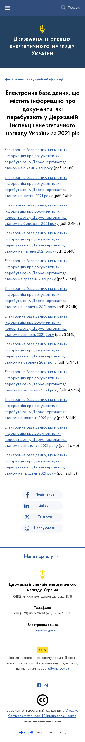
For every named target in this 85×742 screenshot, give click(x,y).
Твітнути (45, 517)
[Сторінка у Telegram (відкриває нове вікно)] (46, 685)
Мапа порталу (38, 556)
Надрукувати (44, 528)
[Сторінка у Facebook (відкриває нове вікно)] (39, 685)
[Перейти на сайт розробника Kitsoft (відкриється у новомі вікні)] (26, 732)
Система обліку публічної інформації (37, 79)
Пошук (74, 8)
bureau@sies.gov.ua (43, 630)
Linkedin (45, 506)
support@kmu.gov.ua (53, 668)
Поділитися (45, 494)
